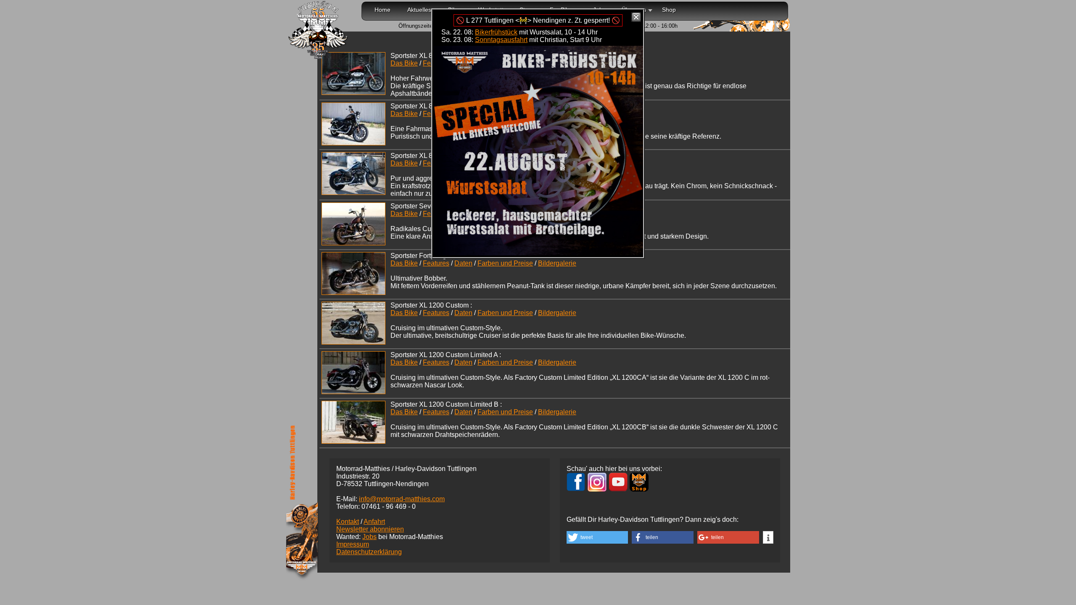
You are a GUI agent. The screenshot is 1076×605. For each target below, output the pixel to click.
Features (436, 263)
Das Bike (404, 63)
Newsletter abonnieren (370, 529)
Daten (463, 263)
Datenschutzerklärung (369, 551)
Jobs (369, 536)
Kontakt (347, 521)
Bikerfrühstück (496, 32)
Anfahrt (374, 521)
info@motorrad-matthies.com (402, 498)
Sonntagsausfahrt (501, 39)
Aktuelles (419, 9)
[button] (597, 537)
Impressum (352, 544)
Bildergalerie (557, 263)
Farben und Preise (505, 263)
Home (382, 9)
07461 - (388, 506)
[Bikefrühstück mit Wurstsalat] (538, 253)
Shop (669, 9)
